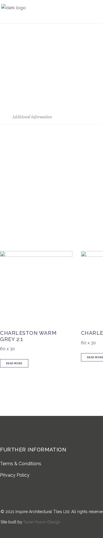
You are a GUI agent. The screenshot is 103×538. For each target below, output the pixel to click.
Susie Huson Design (41, 522)
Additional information (31, 117)
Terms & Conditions (20, 463)
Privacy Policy (14, 475)
